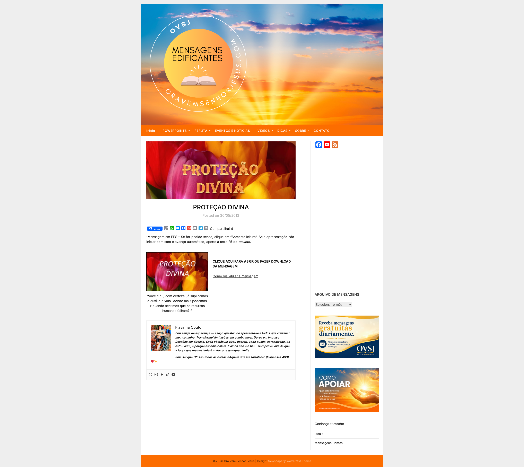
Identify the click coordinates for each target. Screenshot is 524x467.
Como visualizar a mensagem (235, 276)
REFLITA (201, 131)
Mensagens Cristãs (329, 443)
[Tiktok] (167, 375)
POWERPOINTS (175, 131)
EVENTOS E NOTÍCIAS (232, 131)
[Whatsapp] (150, 375)
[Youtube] (173, 375)
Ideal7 (319, 434)
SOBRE (300, 131)
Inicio (150, 131)
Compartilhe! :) (221, 229)
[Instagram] (156, 375)
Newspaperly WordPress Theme (289, 461)
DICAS (282, 131)
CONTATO (322, 131)
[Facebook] (162, 375)
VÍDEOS (263, 131)
